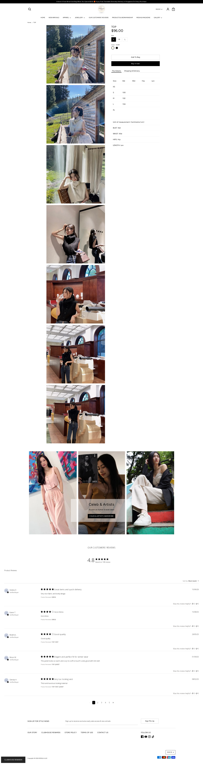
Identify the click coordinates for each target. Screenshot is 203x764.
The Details (116, 71)
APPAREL (66, 17)
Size (112, 35)
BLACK (116, 47)
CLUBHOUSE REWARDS (50, 732)
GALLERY (157, 17)
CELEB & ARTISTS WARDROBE (101, 516)
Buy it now (135, 64)
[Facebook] (142, 736)
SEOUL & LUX (43, 758)
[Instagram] (149, 736)
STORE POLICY (71, 732)
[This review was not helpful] (196, 604)
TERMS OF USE (87, 732)
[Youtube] (146, 736)
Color (115, 45)
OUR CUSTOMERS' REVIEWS (98, 17)
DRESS (54, 597)
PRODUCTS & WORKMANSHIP (122, 17)
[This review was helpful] (192, 604)
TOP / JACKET (56, 664)
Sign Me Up (149, 721)
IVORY (112, 47)
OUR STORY (32, 732)
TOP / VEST (55, 642)
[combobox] (191, 581)
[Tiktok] (153, 736)
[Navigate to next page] (113, 702)
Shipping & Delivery (132, 71)
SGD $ (158, 9)
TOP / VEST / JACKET (58, 687)
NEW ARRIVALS (54, 17)
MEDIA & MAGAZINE (143, 17)
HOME (43, 17)
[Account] (168, 8)
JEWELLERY (79, 17)
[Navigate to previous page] (90, 702)
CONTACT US (102, 732)
